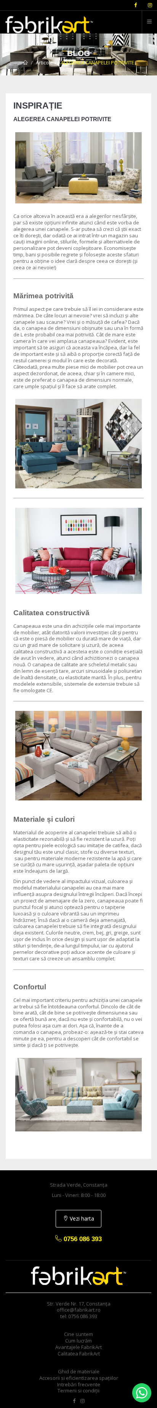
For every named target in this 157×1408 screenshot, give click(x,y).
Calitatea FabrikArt (79, 1353)
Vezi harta (81, 1218)
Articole (44, 62)
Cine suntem (78, 1334)
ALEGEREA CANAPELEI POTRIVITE (97, 62)
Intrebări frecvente (78, 1384)
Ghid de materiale (78, 1371)
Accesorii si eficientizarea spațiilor (78, 1377)
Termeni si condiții (78, 1390)
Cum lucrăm (78, 1340)
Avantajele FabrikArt (78, 1347)
